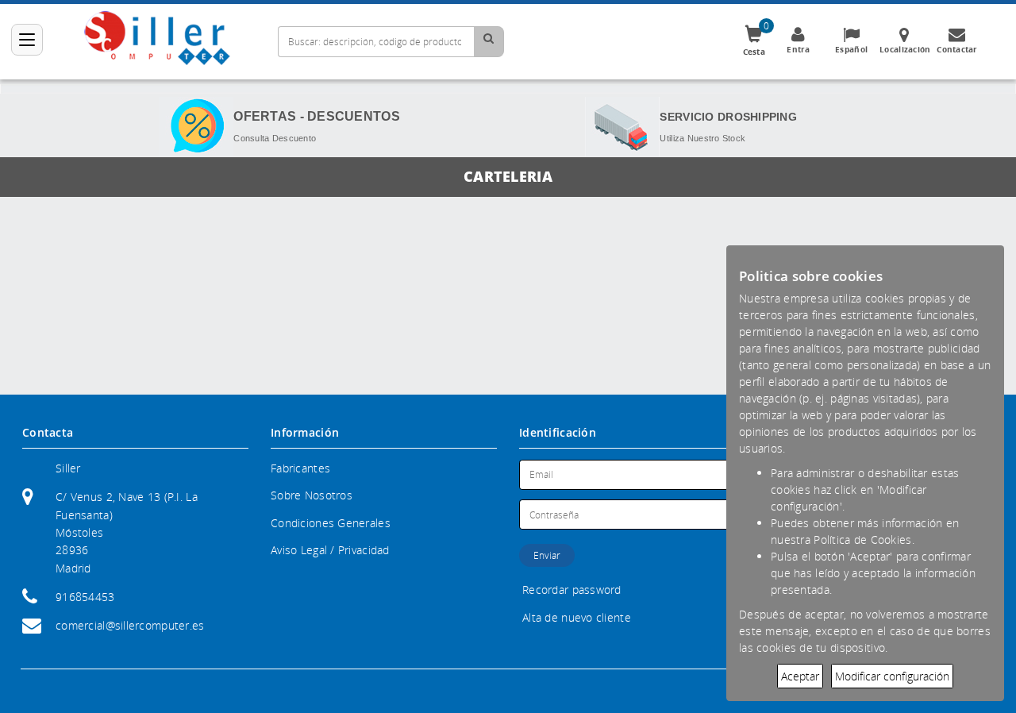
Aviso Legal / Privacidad (330, 549)
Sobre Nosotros (311, 495)
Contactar (957, 49)
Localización (904, 49)
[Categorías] (27, 40)
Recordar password (572, 589)
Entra (798, 49)
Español (851, 49)
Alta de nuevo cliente (576, 617)
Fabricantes (300, 468)
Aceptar (800, 676)
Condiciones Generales (331, 522)
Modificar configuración (892, 676)
